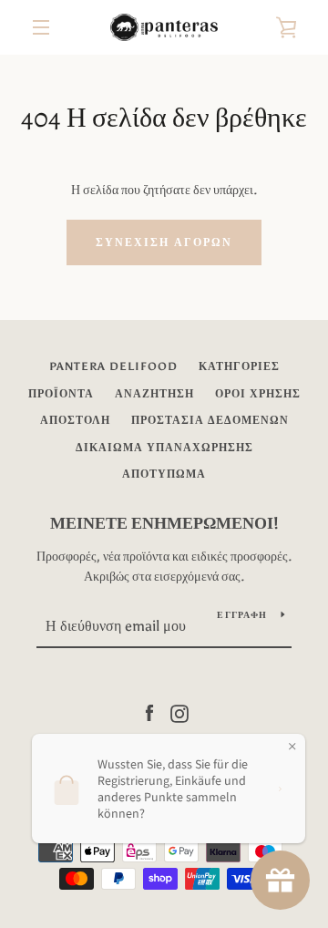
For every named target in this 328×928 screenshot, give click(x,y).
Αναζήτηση (154, 393)
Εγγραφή (242, 615)
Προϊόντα (61, 393)
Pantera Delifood (113, 366)
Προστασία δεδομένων (210, 420)
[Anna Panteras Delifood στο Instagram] (179, 712)
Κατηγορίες (239, 366)
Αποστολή (75, 420)
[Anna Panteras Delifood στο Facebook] (149, 712)
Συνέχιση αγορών (164, 242)
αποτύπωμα (164, 474)
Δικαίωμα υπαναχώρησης (164, 447)
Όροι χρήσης (258, 393)
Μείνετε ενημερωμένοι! (164, 523)
